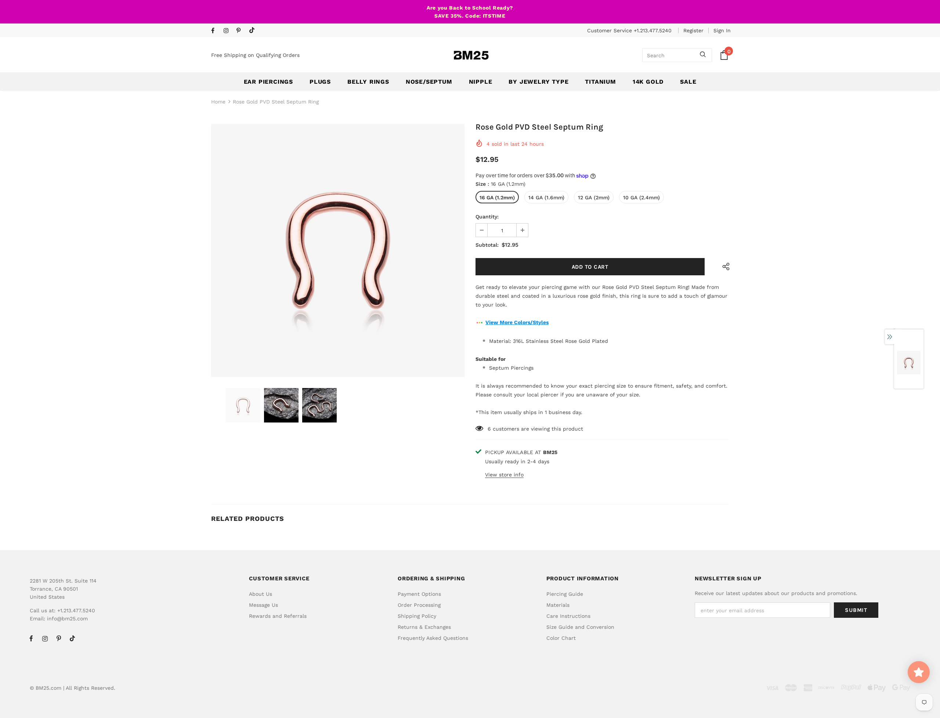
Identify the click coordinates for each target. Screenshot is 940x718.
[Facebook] (215, 31)
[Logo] (471, 55)
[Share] (724, 266)
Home (218, 102)
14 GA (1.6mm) (546, 197)
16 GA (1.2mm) (497, 197)
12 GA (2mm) (594, 197)
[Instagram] (228, 31)
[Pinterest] (241, 31)
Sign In (722, 30)
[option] (337, 250)
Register (693, 30)
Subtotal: (487, 245)
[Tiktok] (253, 30)
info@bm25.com (67, 618)
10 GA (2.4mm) (641, 197)
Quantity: (487, 217)
